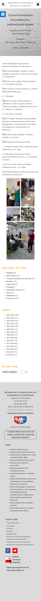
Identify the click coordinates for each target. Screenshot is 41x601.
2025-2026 (10, 315)
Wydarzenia (31, 42)
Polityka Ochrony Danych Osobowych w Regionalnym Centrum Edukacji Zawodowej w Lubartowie (23, 481)
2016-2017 (10, 340)
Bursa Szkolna (12, 276)
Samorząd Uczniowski (14, 290)
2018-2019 (10, 335)
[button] (3, 14)
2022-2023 (10, 324)
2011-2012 (10, 355)
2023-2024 (24, 48)
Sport (8, 293)
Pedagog (10, 287)
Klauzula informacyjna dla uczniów (22, 460)
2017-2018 (10, 338)
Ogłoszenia (10, 284)
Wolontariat (11, 295)
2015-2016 (10, 343)
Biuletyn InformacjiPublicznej (16, 559)
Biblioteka (10, 273)
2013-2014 (10, 349)
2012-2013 (10, 352)
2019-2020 (10, 332)
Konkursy (10, 281)
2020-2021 (10, 329)
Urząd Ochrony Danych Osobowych (22, 452)
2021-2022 (10, 326)
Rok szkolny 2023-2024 (14, 42)
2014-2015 (10, 346)
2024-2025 (10, 318)
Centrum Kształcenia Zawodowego (19, 278)
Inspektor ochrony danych (19, 449)
